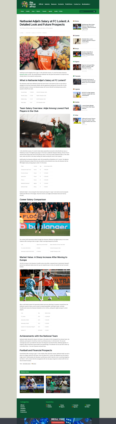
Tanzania (44, 11)
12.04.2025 (85, 124)
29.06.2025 (85, 56)
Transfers (23, 408)
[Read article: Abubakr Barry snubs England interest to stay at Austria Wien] (77, 41)
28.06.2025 (23, 391)
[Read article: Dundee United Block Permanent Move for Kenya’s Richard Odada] (77, 54)
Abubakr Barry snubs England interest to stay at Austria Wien (88, 40)
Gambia (27, 11)
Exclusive (61, 4)
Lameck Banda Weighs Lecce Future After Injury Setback (88, 107)
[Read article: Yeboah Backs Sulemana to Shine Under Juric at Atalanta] (58, 384)
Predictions (68, 4)
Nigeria (38, 11)
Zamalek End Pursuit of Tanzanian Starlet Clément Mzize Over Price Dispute (88, 81)
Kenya (33, 11)
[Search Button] (94, 11)
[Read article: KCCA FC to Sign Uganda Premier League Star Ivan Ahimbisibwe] (77, 95)
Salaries (47, 4)
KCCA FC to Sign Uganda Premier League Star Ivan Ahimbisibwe (88, 94)
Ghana (22, 11)
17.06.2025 (85, 84)
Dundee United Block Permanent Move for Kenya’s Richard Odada (88, 53)
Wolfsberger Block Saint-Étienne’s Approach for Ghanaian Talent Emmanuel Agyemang (32, 388)
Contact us (77, 4)
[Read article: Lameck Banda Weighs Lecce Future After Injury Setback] (77, 108)
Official (41, 4)
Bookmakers (86, 4)
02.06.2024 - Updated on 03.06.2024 (33, 32)
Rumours (54, 4)
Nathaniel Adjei (23, 74)
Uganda (50, 11)
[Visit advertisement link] (58, 18)
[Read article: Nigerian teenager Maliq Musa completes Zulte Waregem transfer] (77, 67)
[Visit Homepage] (28, 4)
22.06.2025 (85, 97)
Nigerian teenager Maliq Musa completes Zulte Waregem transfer (88, 66)
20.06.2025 (85, 110)
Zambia (56, 11)
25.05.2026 (85, 43)
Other (61, 11)
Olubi (22, 32)
